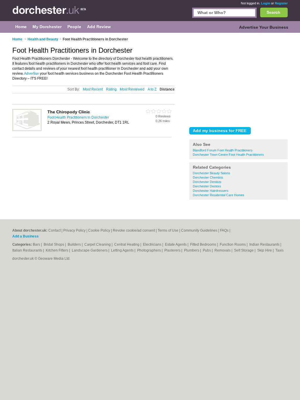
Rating (111, 89)
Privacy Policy (74, 230)
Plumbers (192, 250)
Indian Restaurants (264, 244)
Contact (54, 230)
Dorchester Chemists (208, 177)
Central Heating (127, 244)
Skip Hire (265, 250)
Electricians (152, 244)
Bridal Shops (54, 244)
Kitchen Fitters (57, 250)
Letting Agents (122, 250)
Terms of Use (168, 230)
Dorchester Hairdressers (211, 190)
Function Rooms (233, 244)
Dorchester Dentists (207, 182)
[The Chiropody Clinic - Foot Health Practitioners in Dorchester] (27, 130)
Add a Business (25, 236)
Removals (222, 250)
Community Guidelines (199, 230)
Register (281, 3)
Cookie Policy (99, 230)
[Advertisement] (238, 79)
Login (265, 3)
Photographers (149, 250)
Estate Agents (176, 244)
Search (273, 12)
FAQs (224, 230)
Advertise (31, 73)
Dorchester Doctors (207, 186)
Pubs (207, 250)
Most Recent (93, 89)
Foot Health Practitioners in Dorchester (78, 117)
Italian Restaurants (27, 250)
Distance (167, 89)
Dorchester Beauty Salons (211, 173)
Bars (37, 244)
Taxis (279, 250)
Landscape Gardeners (90, 250)
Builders (75, 244)
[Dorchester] (49, 13)
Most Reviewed (132, 89)
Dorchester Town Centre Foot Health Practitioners (228, 154)
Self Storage (244, 250)
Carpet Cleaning (98, 244)
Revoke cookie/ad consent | (135, 230)
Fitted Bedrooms (203, 244)
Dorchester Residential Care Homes (218, 195)
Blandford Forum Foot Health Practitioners (223, 150)
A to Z (152, 89)
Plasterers (172, 250)
